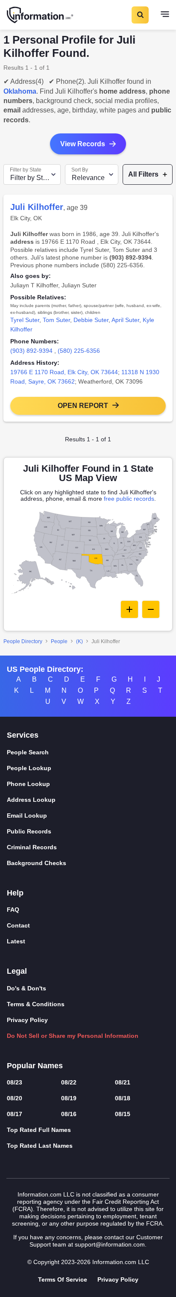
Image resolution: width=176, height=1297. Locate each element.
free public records (129, 498)
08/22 (68, 1082)
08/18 (122, 1098)
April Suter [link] (125, 319)
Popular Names (35, 1065)
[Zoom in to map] (129, 609)
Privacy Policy (27, 1019)
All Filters (143, 174)
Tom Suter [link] (56, 319)
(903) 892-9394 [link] (31, 350)
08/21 (122, 1082)
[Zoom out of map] (150, 609)
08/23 (14, 1082)
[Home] (40, 15)
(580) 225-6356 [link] (79, 350)
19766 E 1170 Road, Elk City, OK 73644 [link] (64, 372)
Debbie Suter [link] (91, 319)
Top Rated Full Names (39, 1129)
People (59, 641)
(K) (79, 641)
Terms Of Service (62, 1279)
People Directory (22, 641)
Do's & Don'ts (26, 988)
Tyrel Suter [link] (24, 319)
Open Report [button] (83, 405)
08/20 (14, 1098)
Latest (16, 941)
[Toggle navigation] (164, 15)
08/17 (14, 1114)
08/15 (122, 1114)
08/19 (68, 1098)
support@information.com (110, 1244)
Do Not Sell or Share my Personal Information (72, 1035)
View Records (82, 144)
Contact (18, 925)
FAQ (13, 909)
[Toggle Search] (140, 15)
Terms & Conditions (36, 1004)
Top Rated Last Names (40, 1145)
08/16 (68, 1114)
